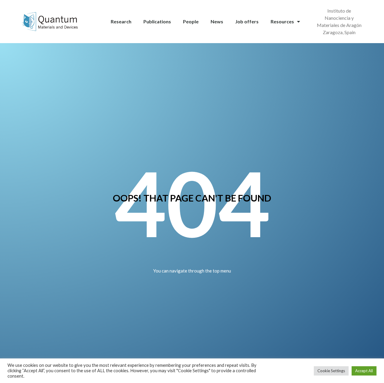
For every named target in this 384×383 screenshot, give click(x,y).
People (191, 21)
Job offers (247, 21)
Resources (282, 21)
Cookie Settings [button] (331, 370)
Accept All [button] (364, 370)
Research (121, 21)
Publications (157, 21)
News (217, 21)
